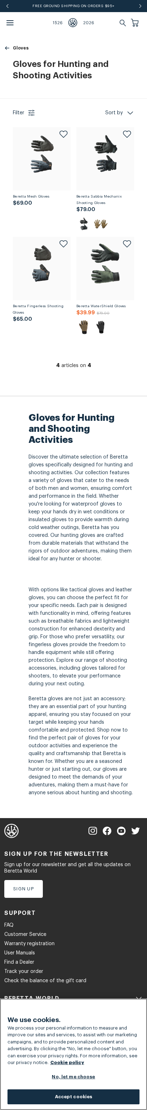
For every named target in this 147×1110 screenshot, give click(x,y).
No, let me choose (73, 1076)
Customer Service (25, 934)
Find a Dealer (19, 962)
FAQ (9, 925)
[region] (73, 1054)
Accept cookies (73, 1096)
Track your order (23, 971)
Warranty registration (29, 943)
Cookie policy (67, 1062)
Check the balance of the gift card (45, 980)
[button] (135, 23)
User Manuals (19, 953)
